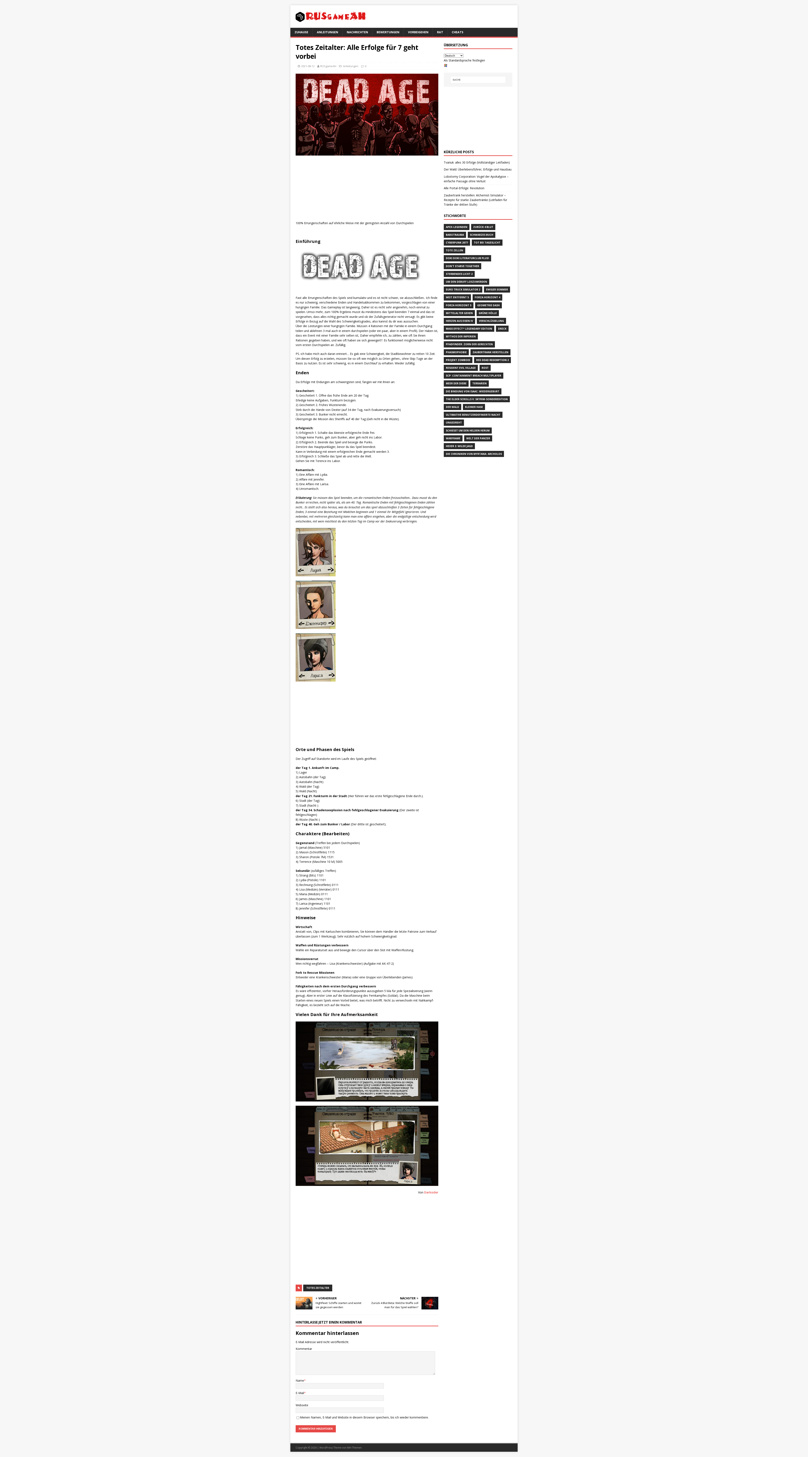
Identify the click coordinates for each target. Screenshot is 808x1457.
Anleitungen (327, 32)
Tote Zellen (454, 250)
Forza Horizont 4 (487, 297)
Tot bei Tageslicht (487, 242)
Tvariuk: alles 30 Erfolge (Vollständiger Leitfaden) (477, 162)
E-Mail (300, 1393)
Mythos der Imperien (461, 336)
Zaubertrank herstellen (490, 352)
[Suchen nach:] (478, 79)
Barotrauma (455, 235)
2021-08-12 (308, 66)
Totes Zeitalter (317, 1288)
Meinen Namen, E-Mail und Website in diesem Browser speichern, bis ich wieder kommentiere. (364, 1417)
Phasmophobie (456, 352)
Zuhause (301, 32)
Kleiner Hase (474, 407)
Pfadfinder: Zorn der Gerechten (469, 344)
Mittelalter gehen (459, 313)
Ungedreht (454, 422)
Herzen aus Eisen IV (459, 321)
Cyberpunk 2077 (457, 242)
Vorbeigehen (418, 32)
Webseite (302, 1405)
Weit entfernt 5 (457, 297)
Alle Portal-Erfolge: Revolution (464, 188)
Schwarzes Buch (481, 235)
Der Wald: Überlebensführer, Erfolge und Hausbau (478, 169)
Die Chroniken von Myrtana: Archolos (474, 454)
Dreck (502, 328)
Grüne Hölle (488, 313)
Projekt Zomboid (458, 360)
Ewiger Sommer (497, 289)
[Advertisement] (367, 189)
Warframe (453, 438)
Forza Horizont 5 (458, 305)
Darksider (431, 1192)
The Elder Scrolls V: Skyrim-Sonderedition (477, 399)
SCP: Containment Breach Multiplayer (473, 375)
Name (300, 1380)
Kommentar (304, 1349)
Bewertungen (388, 32)
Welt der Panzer (478, 438)
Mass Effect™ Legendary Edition (469, 328)
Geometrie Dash (488, 305)
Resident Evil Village (461, 368)
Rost (485, 368)
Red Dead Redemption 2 (492, 360)
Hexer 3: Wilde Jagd (459, 446)
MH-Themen (354, 1447)
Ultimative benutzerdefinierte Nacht (473, 415)
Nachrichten (357, 32)
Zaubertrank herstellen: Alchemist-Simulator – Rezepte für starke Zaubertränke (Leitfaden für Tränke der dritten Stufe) (475, 200)
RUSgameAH (328, 66)
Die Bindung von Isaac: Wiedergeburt (472, 391)
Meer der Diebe (456, 383)
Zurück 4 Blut (483, 227)
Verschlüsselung (491, 321)
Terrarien (479, 383)
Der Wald (452, 407)
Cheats (457, 32)
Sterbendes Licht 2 (459, 274)
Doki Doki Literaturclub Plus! (467, 258)
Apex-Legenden (456, 227)
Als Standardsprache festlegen (464, 60)
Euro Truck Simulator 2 (463, 289)
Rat (440, 32)
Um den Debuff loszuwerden (466, 282)
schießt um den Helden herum (468, 430)
